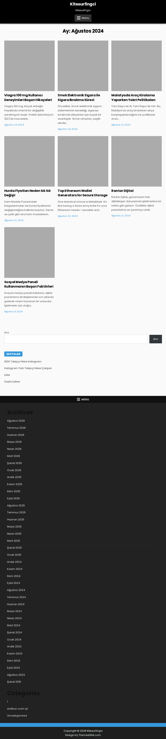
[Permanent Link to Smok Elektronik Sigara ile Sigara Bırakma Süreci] (83, 66)
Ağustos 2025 (16, 505)
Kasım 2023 (14, 653)
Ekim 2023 (13, 661)
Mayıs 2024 (14, 611)
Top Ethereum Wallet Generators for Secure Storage (82, 193)
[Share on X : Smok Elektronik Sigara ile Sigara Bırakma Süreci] (77, 89)
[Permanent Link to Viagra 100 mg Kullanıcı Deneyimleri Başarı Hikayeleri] (29, 66)
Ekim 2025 (13, 491)
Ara (6, 332)
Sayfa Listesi (12, 381)
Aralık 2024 (14, 562)
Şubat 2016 (14, 682)
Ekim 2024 (13, 576)
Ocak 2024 (14, 639)
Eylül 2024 (13, 583)
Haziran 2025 (15, 519)
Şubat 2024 (14, 632)
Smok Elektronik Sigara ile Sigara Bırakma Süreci (79, 97)
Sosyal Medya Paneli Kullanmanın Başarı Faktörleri (28, 284)
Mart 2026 (13, 456)
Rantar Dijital (122, 190)
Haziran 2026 (15, 435)
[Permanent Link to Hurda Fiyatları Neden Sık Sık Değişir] (29, 161)
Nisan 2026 (14, 449)
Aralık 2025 (14, 477)
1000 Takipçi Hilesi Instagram (23, 361)
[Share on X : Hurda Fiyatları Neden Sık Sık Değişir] (23, 184)
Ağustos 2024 (16, 590)
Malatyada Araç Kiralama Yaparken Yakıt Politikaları (133, 97)
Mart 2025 (13, 541)
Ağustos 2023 (16, 675)
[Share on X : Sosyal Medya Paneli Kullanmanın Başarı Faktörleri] (23, 275)
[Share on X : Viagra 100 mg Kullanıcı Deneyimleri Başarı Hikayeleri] (23, 89)
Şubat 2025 (14, 548)
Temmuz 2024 (16, 597)
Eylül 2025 (13, 498)
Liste (7, 375)
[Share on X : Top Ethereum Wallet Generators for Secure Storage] (77, 184)
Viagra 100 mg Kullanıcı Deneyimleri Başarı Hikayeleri (28, 97)
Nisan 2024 (14, 618)
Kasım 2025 (14, 484)
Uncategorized (29, 53)
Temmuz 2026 (16, 428)
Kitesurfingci (83, 4)
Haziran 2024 (15, 604)
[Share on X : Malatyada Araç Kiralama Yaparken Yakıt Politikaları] (130, 89)
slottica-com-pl (17, 709)
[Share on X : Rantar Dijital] (130, 184)
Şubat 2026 (14, 463)
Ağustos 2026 (16, 421)
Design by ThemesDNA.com (83, 735)
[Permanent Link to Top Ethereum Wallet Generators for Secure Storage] (83, 161)
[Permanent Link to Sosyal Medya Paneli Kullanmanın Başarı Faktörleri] (29, 252)
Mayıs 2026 (14, 442)
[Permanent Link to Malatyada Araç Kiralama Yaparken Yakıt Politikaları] (136, 66)
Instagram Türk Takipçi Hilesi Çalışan (28, 368)
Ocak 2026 (14, 470)
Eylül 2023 (13, 668)
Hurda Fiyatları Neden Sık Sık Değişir (27, 193)
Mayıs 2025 (14, 526)
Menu (85, 18)
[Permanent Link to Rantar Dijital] (136, 161)
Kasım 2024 (14, 569)
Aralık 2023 (14, 646)
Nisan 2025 (14, 534)
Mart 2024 (13, 625)
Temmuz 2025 (16, 512)
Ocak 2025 (14, 555)
